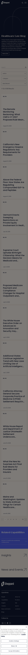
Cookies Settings (14, 641)
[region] (14, 640)
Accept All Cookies (14, 651)
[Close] (26, 627)
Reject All (14, 646)
